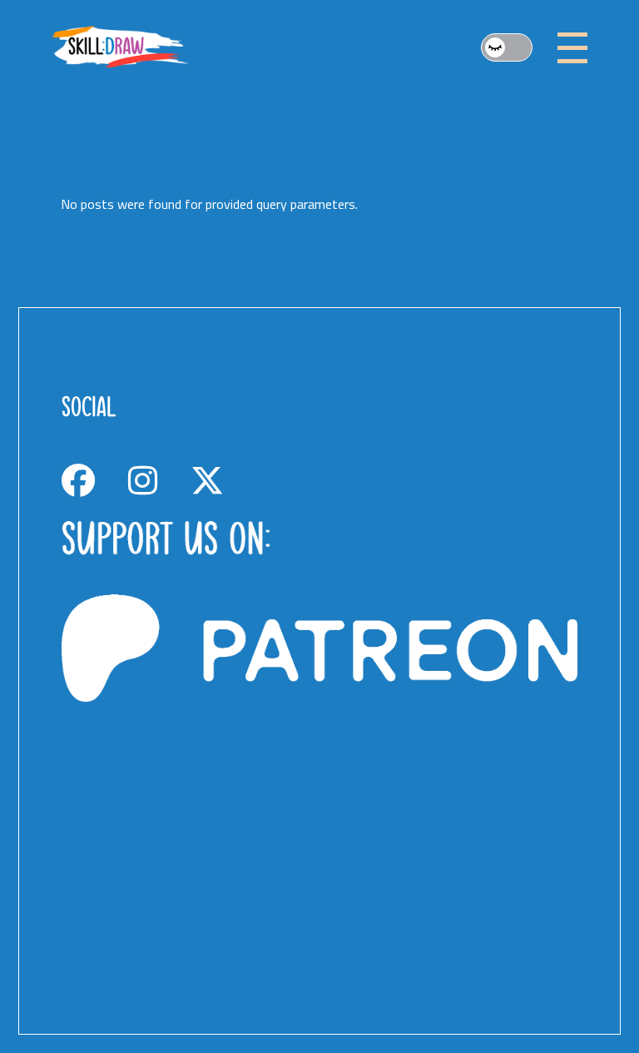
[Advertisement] (320, 825)
